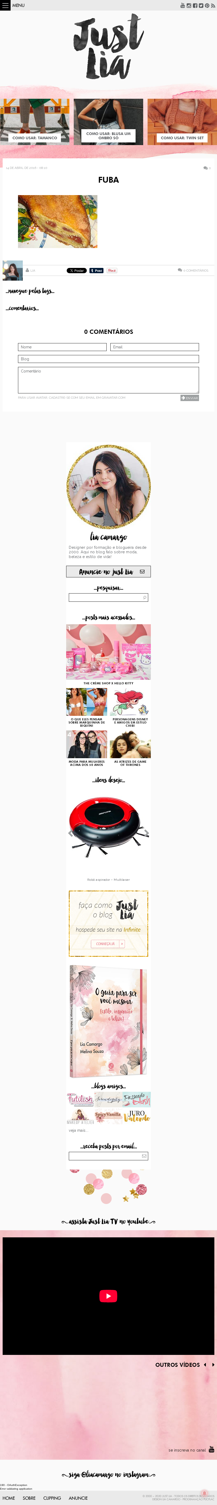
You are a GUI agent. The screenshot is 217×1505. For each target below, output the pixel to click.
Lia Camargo (171, 1499)
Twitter (201, 5)
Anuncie (78, 1498)
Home (9, 1498)
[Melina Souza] (108, 1100)
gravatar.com (113, 397)
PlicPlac (209, 1499)
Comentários (195, 270)
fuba (108, 181)
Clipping (52, 1498)
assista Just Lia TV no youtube (108, 1222)
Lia (32, 270)
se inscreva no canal (187, 1450)
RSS (213, 5)
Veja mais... (78, 1130)
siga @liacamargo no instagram (108, 1475)
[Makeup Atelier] (80, 1116)
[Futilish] (80, 1100)
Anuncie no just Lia (105, 572)
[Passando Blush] (137, 1100)
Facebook (195, 5)
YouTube (182, 5)
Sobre (29, 1498)
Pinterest (207, 5)
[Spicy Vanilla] (108, 1116)
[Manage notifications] (204, 1493)
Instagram (189, 5)
